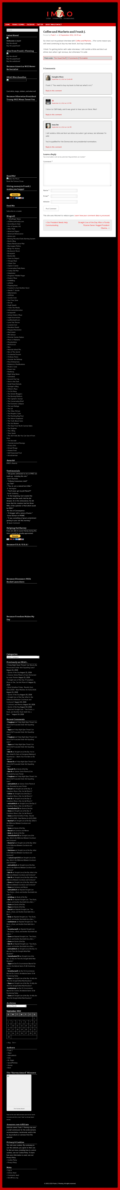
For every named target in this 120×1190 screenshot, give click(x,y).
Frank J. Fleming (18, 24)
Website (46, 201)
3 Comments (73, 58)
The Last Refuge (13, 406)
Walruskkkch (12, 1055)
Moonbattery (12, 342)
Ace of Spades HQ (14, 226)
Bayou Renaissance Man (16, 244)
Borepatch (11, 253)
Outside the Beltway (15, 359)
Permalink (83, 58)
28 (30, 1033)
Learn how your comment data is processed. (92, 215)
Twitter (40, 24)
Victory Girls (12, 445)
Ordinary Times (13, 357)
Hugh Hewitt (12, 305)
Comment (48, 161)
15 (35, 1026)
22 (35, 1029)
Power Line (11, 369)
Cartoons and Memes (15, 704)
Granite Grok (12, 298)
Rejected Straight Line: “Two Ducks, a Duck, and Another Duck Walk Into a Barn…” (20, 711)
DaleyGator (11, 273)
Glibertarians (12, 293)
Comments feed (13, 1175)
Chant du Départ (13, 258)
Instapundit (11, 312)
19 (22, 1029)
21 (30, 1029)
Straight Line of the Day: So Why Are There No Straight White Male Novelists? (22, 951)
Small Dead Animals (14, 384)
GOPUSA (11, 295)
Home (8, 24)
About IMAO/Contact (54, 24)
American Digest (13, 231)
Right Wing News (14, 374)
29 (35, 1033)
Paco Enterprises (14, 362)
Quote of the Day (14, 672)
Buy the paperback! (13, 46)
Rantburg (11, 372)
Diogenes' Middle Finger (16, 276)
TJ (53, 101)
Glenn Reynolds (12, 479)
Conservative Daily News (16, 268)
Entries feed (12, 1173)
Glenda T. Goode (13, 290)
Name (46, 190)
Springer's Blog (13, 386)
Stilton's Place (12, 389)
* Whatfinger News (14, 219)
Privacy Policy (12, 1162)
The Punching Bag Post (16, 416)
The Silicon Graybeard (15, 418)
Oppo (10, 1053)
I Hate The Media (14, 308)
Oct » (14, 1043)
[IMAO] (60, 19)
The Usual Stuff (60, 58)
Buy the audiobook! (13, 61)
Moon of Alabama (14, 340)
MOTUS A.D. (12, 345)
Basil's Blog (12, 241)
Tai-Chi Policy (12, 391)
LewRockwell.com (14, 320)
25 (17, 1033)
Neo (9, 347)
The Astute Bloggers (15, 394)
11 (17, 1026)
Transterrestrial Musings (16, 443)
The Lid (10, 409)
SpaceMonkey (12, 1063)
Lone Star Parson (14, 322)
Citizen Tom (12, 263)
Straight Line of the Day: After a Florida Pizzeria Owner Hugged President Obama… (93, 225)
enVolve (10, 283)
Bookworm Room (14, 251)
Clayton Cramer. (13, 266)
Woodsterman (13, 455)
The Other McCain (14, 411)
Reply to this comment (54, 91)
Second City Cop (13, 379)
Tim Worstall (12, 441)
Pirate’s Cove (12, 367)
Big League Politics (14, 246)
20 (26, 1029)
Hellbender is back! (14, 41)
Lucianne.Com (12, 325)
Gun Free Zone (13, 300)
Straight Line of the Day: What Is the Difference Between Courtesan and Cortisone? (20, 699)
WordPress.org (13, 1178)
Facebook (30, 24)
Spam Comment (14, 523)
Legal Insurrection (14, 317)
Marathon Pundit (13, 327)
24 (13, 1033)
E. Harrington (11, 488)
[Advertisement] (16, 136)
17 (13, 1029)
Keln (9, 1058)
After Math (11, 229)
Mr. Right (11, 1060)
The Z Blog (11, 431)
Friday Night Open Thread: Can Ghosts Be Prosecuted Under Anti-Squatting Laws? (22, 724)
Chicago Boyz (12, 261)
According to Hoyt (14, 224)
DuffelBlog (11, 280)
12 (22, 1026)
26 (22, 1033)
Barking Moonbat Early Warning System (21, 239)
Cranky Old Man (13, 271)
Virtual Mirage (12, 448)
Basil (9, 1068)
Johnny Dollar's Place (15, 315)
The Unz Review (13, 423)
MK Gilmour (12, 335)
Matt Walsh (11, 332)
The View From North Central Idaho (20, 426)
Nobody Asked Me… (15, 349)
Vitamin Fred (12, 450)
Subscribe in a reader (14, 211)
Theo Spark (12, 433)
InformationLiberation (15, 310)
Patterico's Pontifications (16, 364)
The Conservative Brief (16, 401)
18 (17, 1029)
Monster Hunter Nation (16, 337)
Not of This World (14, 352)
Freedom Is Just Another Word (18, 288)
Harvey (10, 1065)
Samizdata (11, 377)
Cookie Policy (12, 1160)
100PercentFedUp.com (16, 221)
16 (9, 1029)
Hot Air (10, 303)
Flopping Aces (13, 285)
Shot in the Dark (13, 381)
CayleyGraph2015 (14, 858)
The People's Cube (14, 413)
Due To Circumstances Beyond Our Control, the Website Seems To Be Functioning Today (21, 966)
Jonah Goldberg (12, 493)
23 (8, 1033)
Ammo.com (11, 236)
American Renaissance (15, 234)
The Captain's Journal (15, 399)
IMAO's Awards (12, 463)
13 (26, 1026)
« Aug (9, 1043)
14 (30, 1026)
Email (46, 196)
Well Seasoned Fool (15, 453)
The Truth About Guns (15, 421)
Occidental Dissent (14, 354)
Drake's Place (12, 278)
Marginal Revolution (14, 330)
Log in (10, 1170)
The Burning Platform (15, 396)
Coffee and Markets (83, 41)
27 (26, 1033)
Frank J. (53, 35)
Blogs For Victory (14, 248)
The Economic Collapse (16, 404)
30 (9, 1037)
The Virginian (12, 428)
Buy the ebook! (12, 43)
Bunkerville (11, 256)
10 (13, 1026)
